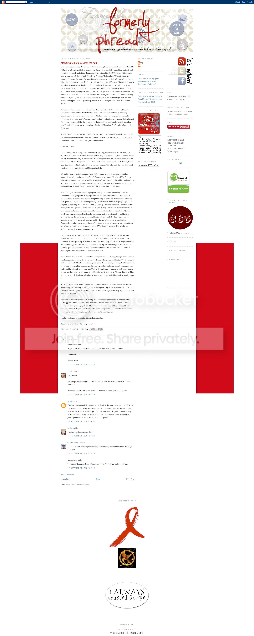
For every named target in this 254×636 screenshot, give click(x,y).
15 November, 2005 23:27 (81, 453)
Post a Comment (67, 474)
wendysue (71, 401)
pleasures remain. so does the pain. (79, 62)
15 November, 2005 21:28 (81, 435)
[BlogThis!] (93, 329)
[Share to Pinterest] (101, 329)
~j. (140, 65)
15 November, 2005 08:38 (81, 394)
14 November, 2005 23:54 (81, 364)
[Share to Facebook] (99, 329)
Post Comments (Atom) (81, 484)
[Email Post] (86, 329)
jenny (141, 62)
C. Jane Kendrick (74, 442)
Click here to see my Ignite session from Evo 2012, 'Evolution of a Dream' (148, 81)
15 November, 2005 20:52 (81, 421)
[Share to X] (96, 329)
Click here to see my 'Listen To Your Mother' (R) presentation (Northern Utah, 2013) (150, 99)
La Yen (70, 371)
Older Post (130, 479)
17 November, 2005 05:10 (81, 468)
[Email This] (90, 329)
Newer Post (65, 479)
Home (98, 479)
